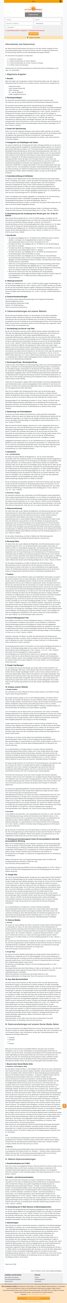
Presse (37, 1277)
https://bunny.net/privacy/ (34, 1020)
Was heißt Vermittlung (11, 1277)
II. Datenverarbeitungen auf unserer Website (22, 61)
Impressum (43, 1294)
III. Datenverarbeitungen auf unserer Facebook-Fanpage (26, 63)
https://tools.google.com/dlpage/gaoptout (28, 779)
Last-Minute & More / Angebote (17, 30)
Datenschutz (9, 1281)
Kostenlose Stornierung (36, 30)
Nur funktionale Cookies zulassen (33, 1301)
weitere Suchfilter (34, 37)
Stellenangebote (40, 1279)
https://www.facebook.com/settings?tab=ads (42, 1083)
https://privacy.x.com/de (30, 1143)
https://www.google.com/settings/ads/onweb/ (23, 792)
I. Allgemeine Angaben (15, 59)
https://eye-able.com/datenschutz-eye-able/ (39, 1018)
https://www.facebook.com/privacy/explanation (20, 1122)
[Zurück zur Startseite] (33, 8)
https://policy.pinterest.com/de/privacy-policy (31, 1155)
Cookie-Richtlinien (32, 1294)
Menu (33, 1)
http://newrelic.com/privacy (37, 836)
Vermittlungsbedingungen (13, 1279)
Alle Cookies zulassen (33, 1298)
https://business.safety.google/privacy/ (44, 808)
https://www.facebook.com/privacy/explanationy (20, 1079)
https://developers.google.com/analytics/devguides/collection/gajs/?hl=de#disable (31, 783)
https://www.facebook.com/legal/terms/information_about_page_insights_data (35, 1114)
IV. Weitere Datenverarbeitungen (18, 65)
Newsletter (38, 1281)
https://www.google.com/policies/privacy (18, 948)
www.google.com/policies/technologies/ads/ (44, 796)
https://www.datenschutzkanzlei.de (16, 307)
